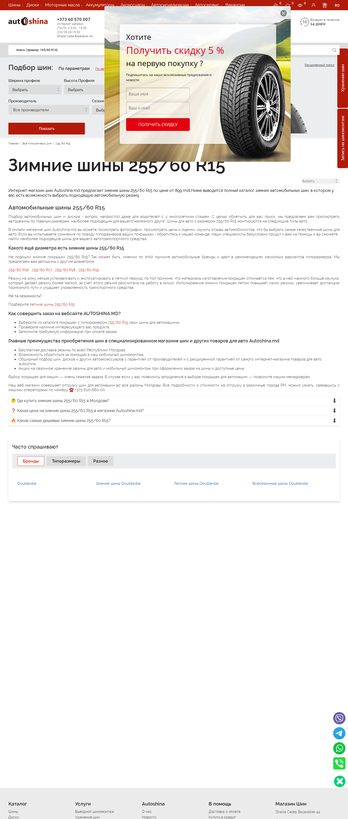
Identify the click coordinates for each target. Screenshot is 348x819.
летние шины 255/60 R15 (52, 304)
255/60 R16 (19, 270)
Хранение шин (342, 78)
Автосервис (207, 4)
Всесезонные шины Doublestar (280, 483)
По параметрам (74, 68)
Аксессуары (133, 4)
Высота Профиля (79, 80)
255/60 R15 (118, 322)
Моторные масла (62, 4)
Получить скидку (158, 124)
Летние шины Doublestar (196, 483)
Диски (32, 4)
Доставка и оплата (224, 812)
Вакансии (235, 4)
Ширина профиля (24, 80)
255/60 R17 (42, 270)
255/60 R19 (88, 270)
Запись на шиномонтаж (342, 138)
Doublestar (27, 483)
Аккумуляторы (100, 4)
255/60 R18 (65, 270)
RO (337, 5)
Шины (14, 4)
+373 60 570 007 (75, 27)
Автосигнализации (170, 4)
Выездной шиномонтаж (94, 812)
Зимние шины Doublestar (118, 483)
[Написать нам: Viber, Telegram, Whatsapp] (339, 781)
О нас (147, 812)
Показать (47, 129)
